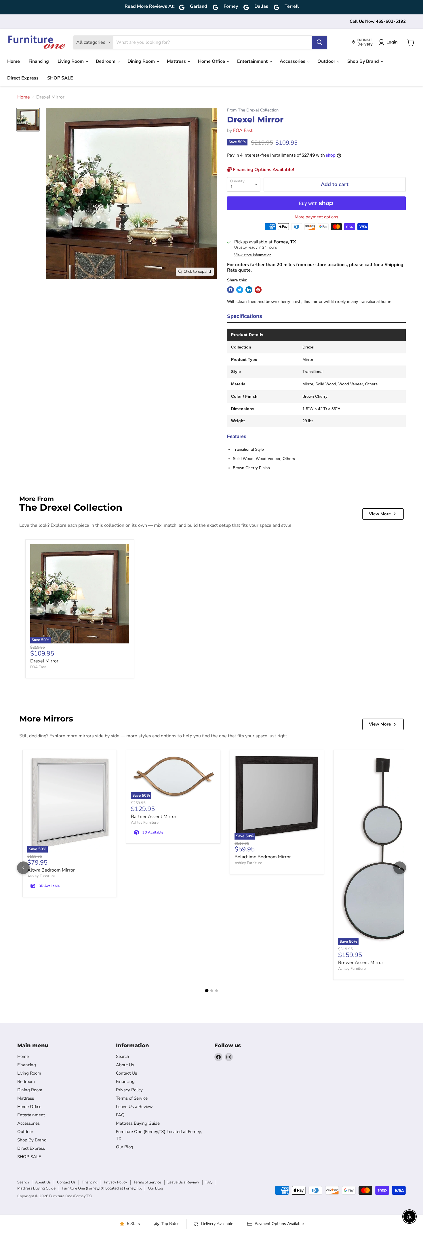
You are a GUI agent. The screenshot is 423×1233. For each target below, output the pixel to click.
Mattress (177, 61)
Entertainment (253, 61)
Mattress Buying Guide (138, 1123)
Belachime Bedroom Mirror (263, 857)
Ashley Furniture (41, 876)
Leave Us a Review (134, 1106)
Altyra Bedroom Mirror (51, 870)
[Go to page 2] (211, 990)
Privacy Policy (129, 1090)
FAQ (120, 1115)
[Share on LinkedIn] (248, 289)
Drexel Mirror (44, 661)
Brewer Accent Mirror (360, 962)
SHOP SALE (60, 78)
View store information (252, 255)
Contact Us (126, 1073)
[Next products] (399, 867)
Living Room (71, 61)
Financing (38, 61)
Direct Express (23, 78)
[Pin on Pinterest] (258, 289)
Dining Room (141, 61)
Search (122, 1056)
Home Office (212, 61)
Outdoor (326, 61)
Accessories (293, 61)
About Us (125, 1065)
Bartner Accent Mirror (153, 816)
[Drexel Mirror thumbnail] (28, 119)
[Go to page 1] (206, 990)
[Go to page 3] (216, 990)
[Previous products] (23, 867)
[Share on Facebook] (230, 289)
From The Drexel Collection (253, 110)
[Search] (319, 42)
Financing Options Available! (263, 169)
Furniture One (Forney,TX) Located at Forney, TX (102, 1188)
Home (13, 61)
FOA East (243, 130)
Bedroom (106, 61)
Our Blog (124, 1147)
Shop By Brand (363, 61)
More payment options (316, 217)
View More (380, 514)
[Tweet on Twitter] (239, 289)
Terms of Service (132, 1098)
